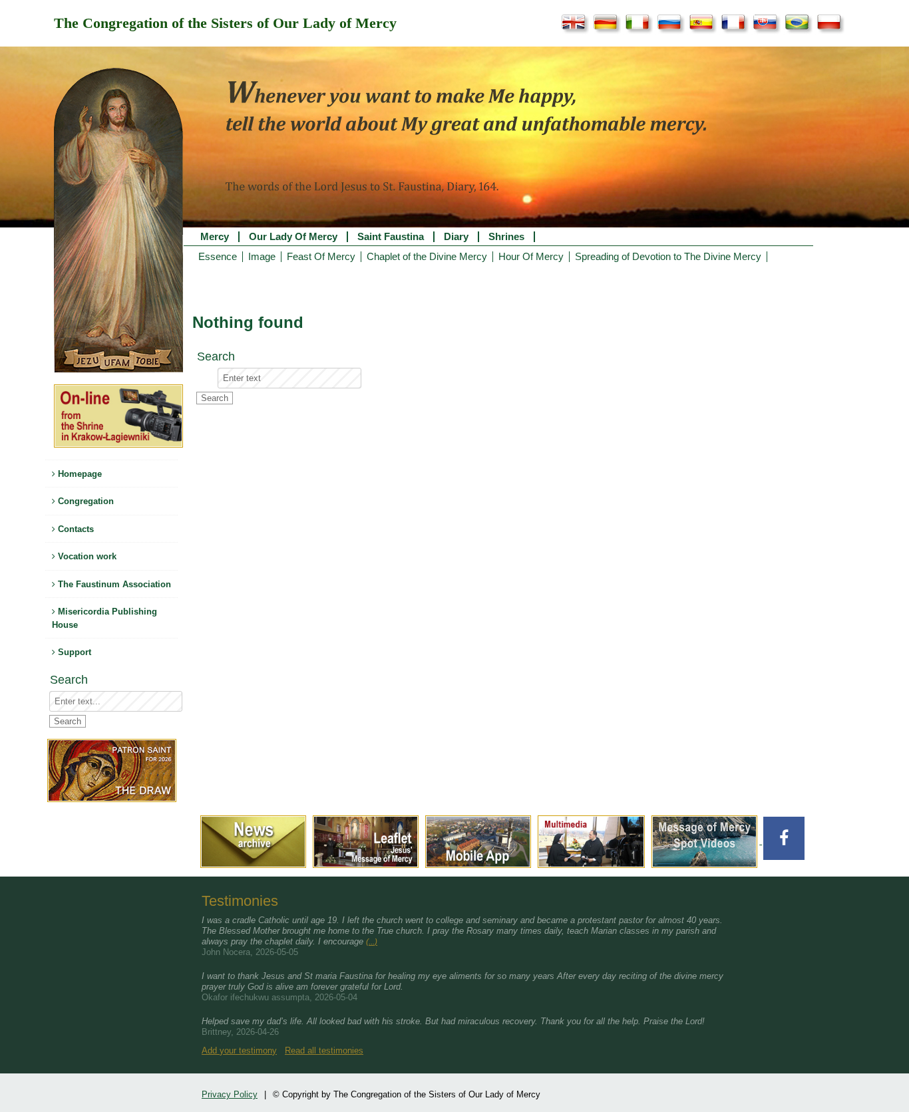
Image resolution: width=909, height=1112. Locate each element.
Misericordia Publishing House (104, 618)
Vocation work (85, 556)
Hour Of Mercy (531, 256)
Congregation (84, 501)
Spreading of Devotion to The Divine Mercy (668, 256)
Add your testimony (239, 1050)
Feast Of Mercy (321, 256)
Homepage (78, 474)
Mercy (214, 236)
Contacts (74, 529)
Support (73, 652)
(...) (371, 941)
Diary (456, 236)
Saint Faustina (390, 236)
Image (261, 256)
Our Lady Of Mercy (293, 236)
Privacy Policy (230, 1094)
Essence (217, 256)
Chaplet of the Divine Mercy (427, 256)
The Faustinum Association (113, 584)
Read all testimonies (324, 1050)
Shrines (506, 236)
